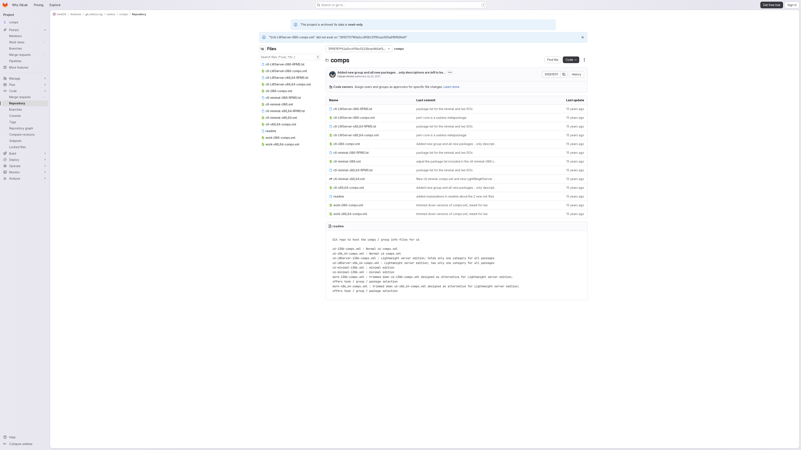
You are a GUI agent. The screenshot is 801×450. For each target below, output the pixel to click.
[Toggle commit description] (450, 72)
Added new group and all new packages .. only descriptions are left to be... (392, 72)
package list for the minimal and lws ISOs (444, 109)
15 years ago (575, 109)
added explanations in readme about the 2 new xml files (455, 196)
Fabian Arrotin (346, 76)
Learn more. (452, 87)
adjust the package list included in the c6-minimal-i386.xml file (456, 161)
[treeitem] (290, 64)
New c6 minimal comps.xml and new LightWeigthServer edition (456, 179)
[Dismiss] (582, 37)
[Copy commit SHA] (564, 74)
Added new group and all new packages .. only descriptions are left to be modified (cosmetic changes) (456, 144)
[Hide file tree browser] (262, 48)
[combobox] (290, 57)
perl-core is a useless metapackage (441, 117)
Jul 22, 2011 (373, 76)
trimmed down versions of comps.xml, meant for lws (452, 205)
